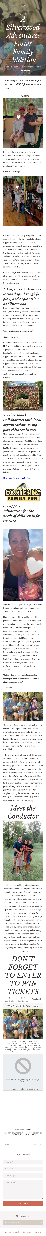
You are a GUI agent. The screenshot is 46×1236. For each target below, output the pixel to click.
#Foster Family (21, 1133)
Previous (37, 1144)
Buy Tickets (27, 1232)
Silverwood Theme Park (11, 1232)
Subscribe (38, 1232)
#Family (11, 1133)
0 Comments (25, 70)
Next (7, 1144)
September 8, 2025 (11, 67)
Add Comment (23, 1203)
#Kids (16, 1135)
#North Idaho (25, 1135)
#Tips (33, 1135)
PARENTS (28, 1130)
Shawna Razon (27, 67)
